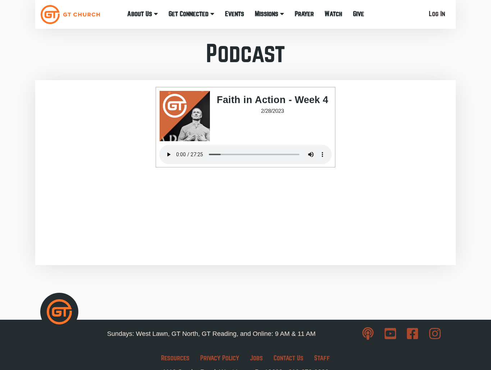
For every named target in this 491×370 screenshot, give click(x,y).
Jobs (256, 358)
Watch (333, 13)
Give (358, 13)
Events (234, 13)
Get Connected (189, 13)
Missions (267, 13)
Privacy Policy (219, 358)
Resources (175, 358)
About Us (140, 13)
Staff (322, 358)
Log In (437, 13)
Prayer (304, 13)
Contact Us (288, 358)
